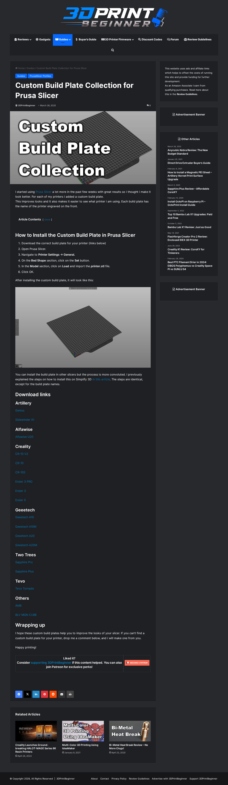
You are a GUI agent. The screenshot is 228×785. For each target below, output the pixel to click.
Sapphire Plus (24, 571)
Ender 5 (20, 500)
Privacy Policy (119, 778)
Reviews (23, 39)
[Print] (70, 694)
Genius (19, 410)
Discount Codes (151, 39)
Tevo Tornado (24, 588)
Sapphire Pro (24, 562)
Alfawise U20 (24, 436)
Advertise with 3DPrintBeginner (169, 778)
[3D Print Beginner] (114, 17)
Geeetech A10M (25, 526)
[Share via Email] (61, 694)
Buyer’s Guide (87, 39)
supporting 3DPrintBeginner (51, 662)
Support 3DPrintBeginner (203, 778)
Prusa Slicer (43, 192)
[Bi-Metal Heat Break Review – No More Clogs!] (130, 731)
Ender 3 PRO (23, 481)
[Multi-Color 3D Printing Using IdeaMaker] (83, 731)
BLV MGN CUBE (26, 615)
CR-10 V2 (21, 454)
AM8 (18, 605)
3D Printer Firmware (117, 39)
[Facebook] (18, 694)
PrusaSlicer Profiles (40, 76)
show (47, 219)
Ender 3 (20, 491)
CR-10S (20, 472)
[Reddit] (53, 694)
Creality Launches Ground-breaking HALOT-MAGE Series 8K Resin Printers (35, 748)
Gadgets (44, 39)
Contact (104, 778)
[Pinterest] (44, 694)
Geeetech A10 (24, 517)
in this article (101, 379)
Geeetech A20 (25, 536)
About (94, 778)
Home (21, 68)
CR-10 (19, 463)
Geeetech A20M (26, 545)
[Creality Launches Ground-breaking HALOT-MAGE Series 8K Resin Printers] (36, 731)
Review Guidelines (199, 39)
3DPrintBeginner (26, 105)
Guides (63, 39)
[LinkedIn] (36, 694)
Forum (174, 39)
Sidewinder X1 (24, 419)
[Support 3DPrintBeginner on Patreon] (137, 663)
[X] (27, 694)
